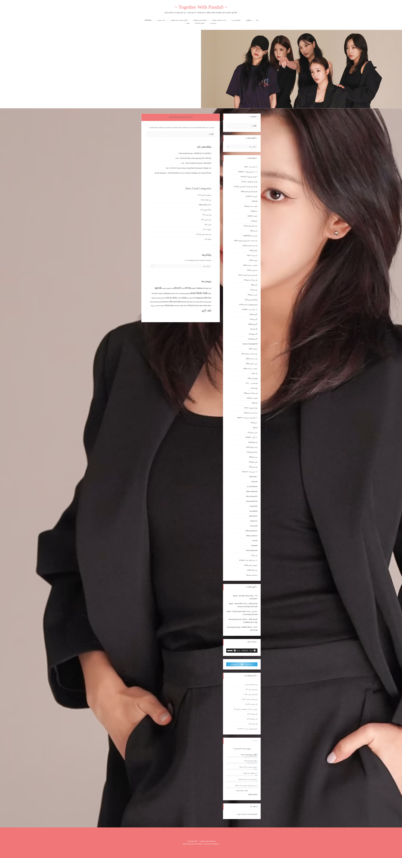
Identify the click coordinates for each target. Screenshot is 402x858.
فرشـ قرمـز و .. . (251, 383)
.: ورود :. (187, 23)
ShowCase (169, 305)
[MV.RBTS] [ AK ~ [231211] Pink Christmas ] (196, 163)
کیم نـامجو (253, 462)
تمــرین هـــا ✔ (252, 255)
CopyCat (160, 293)
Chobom (199, 288)
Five (177, 293)
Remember (208, 302)
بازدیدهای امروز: (252, 689)
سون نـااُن (253, 457)
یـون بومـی (208, 214)
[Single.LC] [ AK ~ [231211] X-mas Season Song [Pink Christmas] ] (188, 168)
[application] (241, 650)
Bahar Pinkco (251, 491)
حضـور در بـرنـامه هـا (250, 265)
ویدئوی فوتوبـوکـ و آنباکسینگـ (248, 304)
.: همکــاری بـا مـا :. (236, 20)
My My (160, 302)
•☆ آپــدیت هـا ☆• (250, 167)
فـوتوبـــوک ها (252, 378)
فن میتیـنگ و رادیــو (250, 393)
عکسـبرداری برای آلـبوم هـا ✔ (247, 275)
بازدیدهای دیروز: (252, 694)
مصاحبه (253, 290)
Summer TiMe (178, 306)
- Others (253, 477)
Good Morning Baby (184, 294)
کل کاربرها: (254, 724)
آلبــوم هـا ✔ (252, 196)
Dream (173, 293)
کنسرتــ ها (253, 231)
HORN (193, 293)
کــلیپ (209, 224)
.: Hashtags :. (148, 20)
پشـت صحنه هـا (251, 358)
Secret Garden (160, 306)
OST (254, 201)
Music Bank (154, 302)
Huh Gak (201, 293)
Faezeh (253, 506)
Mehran (253, 516)
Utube (185, 306)
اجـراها (209, 239)
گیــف (254, 403)
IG (165, 298)
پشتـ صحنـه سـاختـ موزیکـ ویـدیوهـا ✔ (245, 240)
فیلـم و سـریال (252, 398)
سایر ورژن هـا (252, 270)
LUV (194, 298)
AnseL (254, 481)
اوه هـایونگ (252, 442)
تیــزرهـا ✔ (208, 229)
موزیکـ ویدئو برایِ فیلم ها (249, 191)
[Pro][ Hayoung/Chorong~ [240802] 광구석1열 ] (195, 153)
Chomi (205, 288)
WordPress (215, 844)
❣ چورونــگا (252, 324)
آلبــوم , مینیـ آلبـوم (250, 206)
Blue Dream (251, 496)
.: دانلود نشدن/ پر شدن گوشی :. (179, 20)
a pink (164, 288)
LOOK (184, 298)
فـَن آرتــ (254, 373)
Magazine (200, 297)
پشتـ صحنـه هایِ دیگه (205, 234)
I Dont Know (160, 298)
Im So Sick (172, 298)
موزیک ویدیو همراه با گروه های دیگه (245, 186)
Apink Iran (170, 288)
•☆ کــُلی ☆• (252, 437)
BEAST (177, 288)
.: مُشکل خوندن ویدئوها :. (200, 20)
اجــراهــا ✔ (253, 216)
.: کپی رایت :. (213, 23)
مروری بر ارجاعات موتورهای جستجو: (246, 709)
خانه (257, 20)
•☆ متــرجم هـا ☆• (250, 472)
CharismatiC (251, 501)
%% (210, 288)
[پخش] (255, 651)
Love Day (189, 298)
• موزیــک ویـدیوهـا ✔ (249, 176)
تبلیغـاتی (253, 250)
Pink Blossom (191, 302)
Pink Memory (200, 302)
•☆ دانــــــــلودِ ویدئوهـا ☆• (248, 172)
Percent (183, 302)
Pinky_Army (251, 536)
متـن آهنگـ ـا (208, 200)
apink (158, 288)
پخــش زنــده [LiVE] (250, 236)
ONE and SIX (174, 301)
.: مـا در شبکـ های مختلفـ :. (219, 20)
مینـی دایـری (207, 219)
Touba (254, 545)
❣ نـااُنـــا (253, 329)
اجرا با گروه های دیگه (250, 226)
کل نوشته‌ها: (253, 714)
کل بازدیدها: (253, 704)
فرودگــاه (254, 388)
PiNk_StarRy (253, 603)
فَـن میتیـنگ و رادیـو (250, 280)
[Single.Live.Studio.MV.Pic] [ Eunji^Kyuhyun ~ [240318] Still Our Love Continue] (183, 173)
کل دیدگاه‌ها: (253, 719)
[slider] (230, 650)
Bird (183, 288)
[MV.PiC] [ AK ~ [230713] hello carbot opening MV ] (193, 158)
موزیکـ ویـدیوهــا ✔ (250, 408)
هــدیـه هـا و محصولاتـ (250, 413)
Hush (209, 293)
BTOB (188, 288)
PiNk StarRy (203, 205)
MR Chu (207, 298)
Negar (253, 521)
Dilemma (167, 293)
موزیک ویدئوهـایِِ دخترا (249, 181)
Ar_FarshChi (252, 486)
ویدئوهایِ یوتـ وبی (251, 299)
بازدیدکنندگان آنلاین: (251, 684)
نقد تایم (206, 310)
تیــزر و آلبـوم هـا (251, 363)
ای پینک (153, 305)
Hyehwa (154, 298)
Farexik (253, 511)
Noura (253, 526)
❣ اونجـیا (253, 314)
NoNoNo (165, 302)
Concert (154, 293)
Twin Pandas (251, 550)
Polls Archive (252, 794)
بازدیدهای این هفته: (251, 699)
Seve (254, 540)
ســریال (254, 422)
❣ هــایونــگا (252, 339)
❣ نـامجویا (253, 334)
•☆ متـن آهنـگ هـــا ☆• (249, 560)
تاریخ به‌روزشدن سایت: (250, 729)
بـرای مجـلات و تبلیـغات (249, 354)
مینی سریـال (252, 432)
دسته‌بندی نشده (251, 575)
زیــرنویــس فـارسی (206, 195)
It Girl (179, 298)
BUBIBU (193, 288)
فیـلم (255, 427)
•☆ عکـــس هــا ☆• (250, 309)
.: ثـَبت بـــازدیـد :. (161, 20)
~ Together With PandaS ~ (201, 7)
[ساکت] (235, 651)
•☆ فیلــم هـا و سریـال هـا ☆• (247, 417)
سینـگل (254, 211)
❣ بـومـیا (253, 319)
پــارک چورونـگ (251, 447)
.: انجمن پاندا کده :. (200, 23)
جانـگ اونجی (207, 210)
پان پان (254, 555)
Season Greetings (250, 344)
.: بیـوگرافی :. (249, 20)
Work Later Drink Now (202, 305)
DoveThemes (198, 844)
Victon (191, 305)
